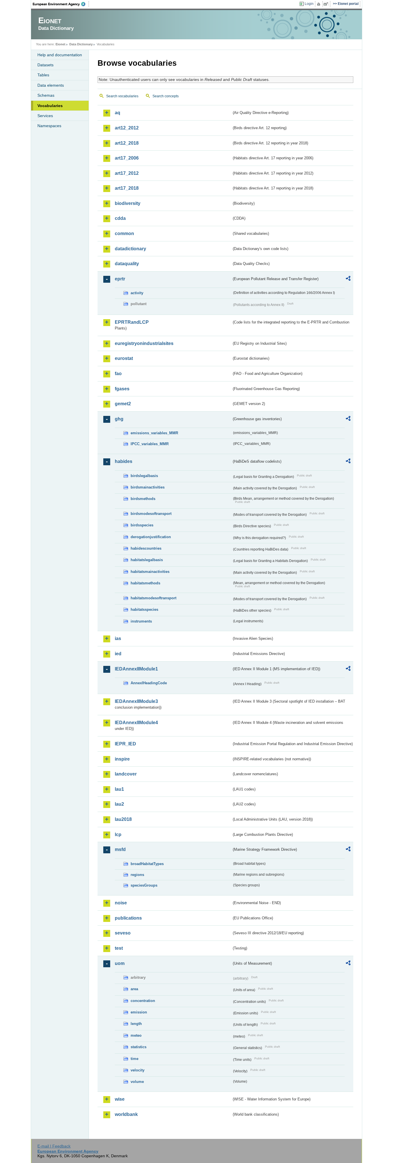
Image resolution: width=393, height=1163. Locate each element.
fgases (122, 388)
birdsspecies (142, 525)
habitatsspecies (144, 609)
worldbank (126, 1114)
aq (117, 112)
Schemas (45, 95)
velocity (137, 1070)
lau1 (119, 789)
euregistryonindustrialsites (144, 343)
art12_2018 (127, 143)
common (124, 233)
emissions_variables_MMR (154, 433)
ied (118, 653)
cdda (120, 218)
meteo (136, 1035)
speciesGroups (144, 885)
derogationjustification (151, 537)
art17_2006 (127, 158)
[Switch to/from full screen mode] (327, 4)
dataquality (127, 263)
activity (137, 293)
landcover (126, 774)
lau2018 (123, 819)
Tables (43, 75)
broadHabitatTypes (147, 864)
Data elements (50, 85)
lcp (118, 834)
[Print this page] (319, 4)
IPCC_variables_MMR (150, 444)
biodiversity (127, 203)
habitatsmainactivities (150, 571)
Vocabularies (50, 105)
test (119, 948)
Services (45, 115)
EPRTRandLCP (132, 322)
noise (121, 902)
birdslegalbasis (144, 476)
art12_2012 (127, 127)
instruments (141, 621)
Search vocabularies (122, 96)
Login (309, 3)
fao (118, 373)
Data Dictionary (81, 44)
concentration (143, 1001)
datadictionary (130, 248)
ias (118, 638)
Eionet (60, 44)
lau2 (119, 804)
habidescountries (146, 548)
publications (128, 918)
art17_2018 (127, 188)
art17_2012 (127, 173)
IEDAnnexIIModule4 (136, 722)
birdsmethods (143, 499)
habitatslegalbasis (147, 560)
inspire (122, 759)
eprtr (120, 278)
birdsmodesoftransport (151, 513)
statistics (138, 1047)
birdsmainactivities (148, 487)
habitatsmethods (145, 583)
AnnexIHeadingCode (149, 683)
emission (139, 1012)
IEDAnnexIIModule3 (136, 701)
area (134, 989)
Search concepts (165, 96)
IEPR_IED (125, 743)
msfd (120, 849)
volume (137, 1081)
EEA (61, 4)
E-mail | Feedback (53, 1146)
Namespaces (49, 125)
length (136, 1023)
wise (120, 1099)
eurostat (124, 358)
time (134, 1059)
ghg (119, 418)
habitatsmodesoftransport (153, 598)
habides (123, 461)
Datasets (45, 65)
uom (120, 963)
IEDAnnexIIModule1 (136, 668)
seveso (123, 933)
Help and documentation (59, 55)
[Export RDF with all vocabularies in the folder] (348, 279)
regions (137, 875)
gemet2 (123, 403)
